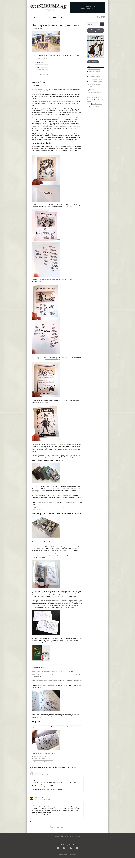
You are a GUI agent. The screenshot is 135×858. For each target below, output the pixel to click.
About (33, 17)
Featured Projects (41, 756)
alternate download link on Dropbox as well (56, 664)
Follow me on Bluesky (94, 69)
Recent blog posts (56, 827)
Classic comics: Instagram (95, 76)
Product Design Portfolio (94, 92)
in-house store (47, 727)
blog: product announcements (41, 758)
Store (71, 836)
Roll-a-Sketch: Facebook (95, 81)
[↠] (102, 24)
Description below (39, 64)
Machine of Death (92, 95)
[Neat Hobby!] (57, 848)
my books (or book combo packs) (45, 502)
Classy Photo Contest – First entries (43, 760)
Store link (46, 64)
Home (57, 836)
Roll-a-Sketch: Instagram (95, 79)
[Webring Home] (70, 848)
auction (65, 716)
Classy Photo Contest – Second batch (43, 761)
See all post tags (93, 61)
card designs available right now (59, 444)
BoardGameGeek (97, 104)
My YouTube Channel (93, 97)
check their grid (72, 112)
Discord (63, 17)
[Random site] (64, 848)
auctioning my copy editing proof (47, 685)
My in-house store (37, 94)
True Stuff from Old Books (65, 550)
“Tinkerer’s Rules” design (52, 359)
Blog (34, 756)
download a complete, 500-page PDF (45, 680)
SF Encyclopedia (94, 106)
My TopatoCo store (37, 89)
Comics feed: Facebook (94, 74)
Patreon (55, 17)
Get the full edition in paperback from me (45, 671)
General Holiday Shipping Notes (41, 58)
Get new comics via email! (95, 30)
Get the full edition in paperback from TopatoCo (47, 675)
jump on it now (76, 126)
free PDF (71, 640)
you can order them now (67, 495)
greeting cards (71, 146)
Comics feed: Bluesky (94, 71)
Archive (41, 17)
